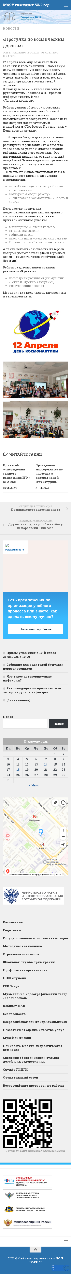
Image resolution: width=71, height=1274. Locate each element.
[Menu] (66, 5)
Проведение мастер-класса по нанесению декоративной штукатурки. (49, 473)
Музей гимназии (17, 1038)
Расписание (13, 922)
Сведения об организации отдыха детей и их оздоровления (31, 1060)
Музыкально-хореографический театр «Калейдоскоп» (35, 996)
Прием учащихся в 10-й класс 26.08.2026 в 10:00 (29, 655)
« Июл (34, 785)
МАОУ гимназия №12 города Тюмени (28, 4)
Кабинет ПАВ (14, 1006)
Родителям (12, 930)
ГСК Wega (11, 986)
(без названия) (18, 700)
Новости (11, 28)
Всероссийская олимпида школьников (35, 1022)
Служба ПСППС (15, 1069)
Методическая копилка (22, 946)
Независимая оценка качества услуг (33, 1030)
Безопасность (14, 1014)
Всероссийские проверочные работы (33, 1085)
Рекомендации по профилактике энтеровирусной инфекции (32, 690)
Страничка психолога (21, 954)
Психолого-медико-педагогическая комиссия (33, 1048)
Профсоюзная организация (25, 970)
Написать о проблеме (35, 629)
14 (46, 764)
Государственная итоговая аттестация (35, 938)
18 (18, 769)
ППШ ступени (14, 978)
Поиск (8, 717)
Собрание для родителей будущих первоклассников (33, 666)
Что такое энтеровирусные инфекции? (27, 678)
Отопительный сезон (20, 1077)
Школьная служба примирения (29, 962)
